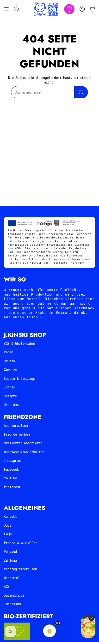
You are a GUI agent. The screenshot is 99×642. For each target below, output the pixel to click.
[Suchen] (81, 92)
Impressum (12, 604)
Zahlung (10, 560)
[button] (49, 630)
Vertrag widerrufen (20, 569)
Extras (9, 387)
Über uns (11, 404)
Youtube (10, 478)
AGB (7, 586)
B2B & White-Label (20, 343)
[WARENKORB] (92, 9)
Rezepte (10, 396)
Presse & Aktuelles (20, 543)
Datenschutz (14, 595)
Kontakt (10, 516)
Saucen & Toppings (20, 378)
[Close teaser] (57, 623)
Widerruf (11, 578)
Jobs (7, 525)
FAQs (8, 534)
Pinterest (12, 487)
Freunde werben (17, 434)
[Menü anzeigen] (6, 9)
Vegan (8, 352)
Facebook (11, 469)
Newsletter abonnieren (23, 443)
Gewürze (10, 369)
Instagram (12, 460)
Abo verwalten (16, 425)
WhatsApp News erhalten (24, 452)
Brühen (9, 361)
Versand (10, 551)
